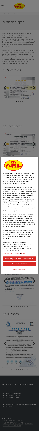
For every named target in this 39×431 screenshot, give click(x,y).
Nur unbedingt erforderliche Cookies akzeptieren (19, 258)
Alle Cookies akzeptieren (19, 264)
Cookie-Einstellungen (19, 269)
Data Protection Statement (11, 253)
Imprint (23, 253)
